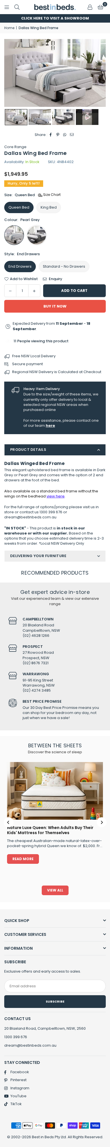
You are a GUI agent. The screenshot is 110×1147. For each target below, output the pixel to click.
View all (55, 890)
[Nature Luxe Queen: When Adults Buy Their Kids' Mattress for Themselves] (55, 791)
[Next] (102, 822)
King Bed (49, 207)
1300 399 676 (15, 1037)
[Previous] (9, 822)
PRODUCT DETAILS (28, 449)
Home (9, 28)
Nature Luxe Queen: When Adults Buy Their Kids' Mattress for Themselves (50, 830)
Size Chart (51, 194)
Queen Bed (18, 207)
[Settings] (90, 7)
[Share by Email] (72, 134)
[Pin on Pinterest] (58, 134)
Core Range (15, 147)
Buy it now (55, 306)
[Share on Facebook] (51, 134)
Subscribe (55, 1001)
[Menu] (7, 7)
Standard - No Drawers (64, 266)
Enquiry (55, 279)
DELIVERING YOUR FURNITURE (38, 556)
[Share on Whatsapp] (65, 134)
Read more (23, 858)
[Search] (17, 7)
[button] (100, 7)
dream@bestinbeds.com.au (30, 1045)
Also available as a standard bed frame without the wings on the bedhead (51, 493)
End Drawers (20, 266)
